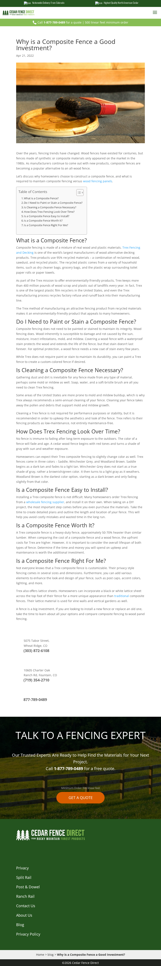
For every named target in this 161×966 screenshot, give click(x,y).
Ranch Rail (25, 896)
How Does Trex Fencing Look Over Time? (49, 212)
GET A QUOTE (81, 797)
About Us (24, 915)
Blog (20, 924)
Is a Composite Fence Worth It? (43, 220)
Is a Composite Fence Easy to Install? (46, 216)
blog (51, 955)
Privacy (22, 867)
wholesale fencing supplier (44, 502)
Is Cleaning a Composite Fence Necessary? (50, 207)
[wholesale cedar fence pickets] (19, 12)
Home (40, 955)
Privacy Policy (28, 934)
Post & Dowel (28, 886)
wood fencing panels (97, 181)
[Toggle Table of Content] (78, 192)
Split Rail (23, 877)
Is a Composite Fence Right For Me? (46, 225)
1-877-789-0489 (54, 22)
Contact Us (25, 905)
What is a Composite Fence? (41, 198)
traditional (121, 596)
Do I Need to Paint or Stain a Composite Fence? (53, 203)
